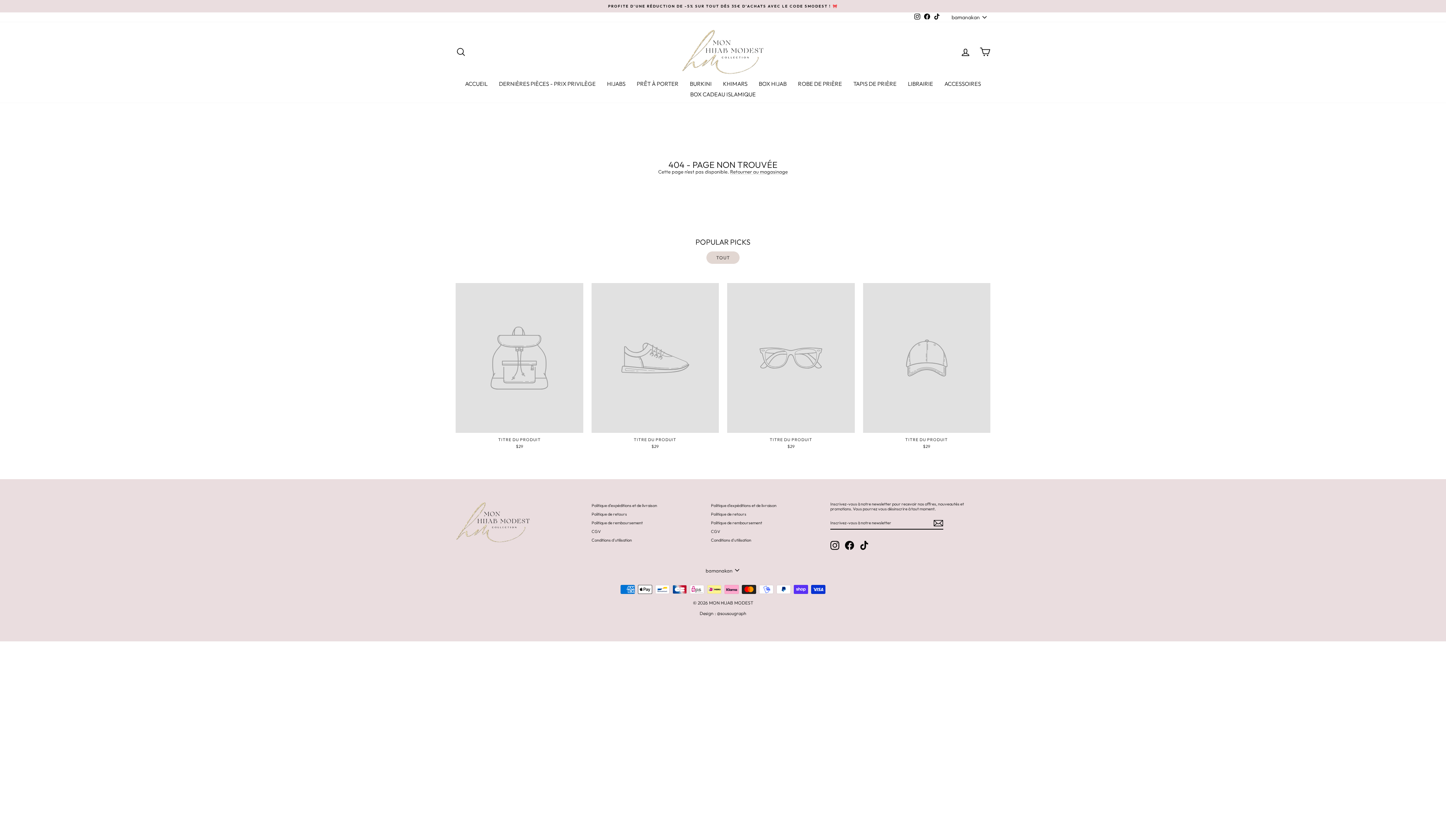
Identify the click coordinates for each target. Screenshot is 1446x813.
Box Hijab (773, 83)
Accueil (476, 83)
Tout (723, 257)
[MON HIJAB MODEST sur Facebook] (849, 545)
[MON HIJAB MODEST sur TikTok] (864, 545)
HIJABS (616, 83)
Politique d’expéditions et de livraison (624, 505)
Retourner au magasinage (759, 172)
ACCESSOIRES (962, 83)
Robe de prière (820, 83)
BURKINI (701, 83)
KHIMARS (735, 83)
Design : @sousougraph (723, 613)
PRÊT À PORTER (658, 83)
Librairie (920, 83)
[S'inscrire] (938, 523)
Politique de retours (609, 514)
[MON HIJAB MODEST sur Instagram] (834, 545)
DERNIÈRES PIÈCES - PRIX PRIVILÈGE (547, 83)
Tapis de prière (875, 83)
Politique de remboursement (617, 522)
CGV (596, 531)
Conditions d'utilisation (612, 540)
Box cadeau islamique (723, 94)
